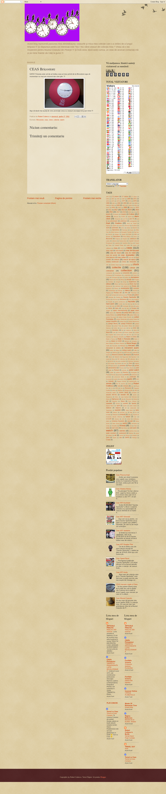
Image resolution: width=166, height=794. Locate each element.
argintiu (115, 225)
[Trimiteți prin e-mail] (75, 116)
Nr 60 (111, 361)
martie (107, 345)
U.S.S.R (108, 419)
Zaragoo (134, 435)
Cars (131, 243)
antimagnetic (133, 221)
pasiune (115, 365)
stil (125, 408)
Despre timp (129, 707)
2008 (125, 207)
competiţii (117, 273)
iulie (128, 308)
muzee (108, 354)
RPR (116, 388)
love (130, 334)
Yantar (121, 435)
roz (112, 388)
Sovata (118, 403)
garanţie (111, 297)
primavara (134, 374)
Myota (110, 357)
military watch (126, 350)
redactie (111, 381)
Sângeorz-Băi (128, 390)
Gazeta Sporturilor (129, 297)
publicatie (133, 377)
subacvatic (133, 408)
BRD (135, 234)
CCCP (122, 248)
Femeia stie (118, 292)
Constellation (118, 275)
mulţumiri (134, 352)
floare (107, 295)
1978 (129, 201)
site (107, 401)
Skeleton (114, 401)
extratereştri (112, 290)
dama (121, 277)
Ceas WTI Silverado (123, 517)
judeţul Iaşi (123, 321)
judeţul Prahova (126, 323)
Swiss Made (129, 410)
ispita (137, 306)
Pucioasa (108, 379)
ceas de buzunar (132, 250)
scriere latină (123, 392)
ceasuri (116, 259)
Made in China (131, 336)
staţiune (118, 408)
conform (134, 273)
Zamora (128, 435)
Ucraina (117, 419)
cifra (107, 264)
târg (131, 412)
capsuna (117, 243)
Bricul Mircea (127, 236)
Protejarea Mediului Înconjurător (129, 666)
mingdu (108, 352)
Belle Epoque (115, 232)
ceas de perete (111, 255)
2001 (135, 205)
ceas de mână (130, 253)
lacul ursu (123, 328)
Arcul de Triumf (131, 223)
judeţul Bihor (128, 312)
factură (135, 290)
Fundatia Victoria (128, 661)
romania (125, 386)
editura (108, 284)
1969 (129, 198)
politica (118, 372)
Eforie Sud (133, 284)
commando (109, 273)
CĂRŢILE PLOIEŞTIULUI (130, 694)
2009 (131, 207)
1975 (112, 201)
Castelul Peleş (119, 245)
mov (121, 352)
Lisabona (128, 330)
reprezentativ (133, 381)
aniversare (113, 221)
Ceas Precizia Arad (123, 475)
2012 (116, 210)
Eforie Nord (124, 284)
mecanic (131, 345)
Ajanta (130, 216)
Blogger (103, 777)
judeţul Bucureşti (111, 317)
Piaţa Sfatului (130, 368)
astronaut (127, 225)
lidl (122, 330)
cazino (135, 245)
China (124, 262)
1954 (107, 198)
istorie (110, 308)
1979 (135, 201)
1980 (107, 203)
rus (121, 388)
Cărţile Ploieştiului (111, 660)
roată (129, 383)
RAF (137, 379)
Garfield (118, 297)
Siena (107, 399)
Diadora (111, 279)
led (129, 328)
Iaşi (131, 304)
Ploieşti (116, 370)
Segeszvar (109, 397)
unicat (128, 419)
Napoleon (134, 357)
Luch (135, 334)
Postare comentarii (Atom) (46, 203)
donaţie (129, 279)
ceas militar (122, 257)
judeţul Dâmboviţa (121, 319)
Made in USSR (116, 341)
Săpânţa (120, 390)
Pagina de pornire (63, 198)
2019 (129, 212)
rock (119, 386)
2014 (129, 210)
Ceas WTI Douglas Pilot (124, 544)
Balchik (135, 227)
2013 (123, 210)
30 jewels (115, 214)
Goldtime (136, 299)
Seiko (116, 397)
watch (62, 120)
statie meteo (133, 405)
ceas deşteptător (128, 255)
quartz (129, 379)
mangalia (134, 341)
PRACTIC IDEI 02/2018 (111, 630)
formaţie (114, 295)
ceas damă (119, 250)
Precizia (113, 374)
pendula (122, 365)
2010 (137, 207)
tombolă (122, 414)
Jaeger (108, 310)
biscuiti (110, 234)
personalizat (112, 368)
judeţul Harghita (111, 321)
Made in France (110, 339)
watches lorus (133, 431)
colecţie (132, 268)
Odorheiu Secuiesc (133, 361)
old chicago (111, 363)
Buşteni (125, 238)
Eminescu (109, 288)
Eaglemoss (132, 281)
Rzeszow (128, 388)
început (134, 308)
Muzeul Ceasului (117, 354)
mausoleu (115, 345)
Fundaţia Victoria (128, 678)
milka (135, 350)
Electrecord (109, 286)
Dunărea (110, 281)
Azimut (128, 227)
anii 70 (131, 219)
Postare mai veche (92, 198)
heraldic (120, 304)
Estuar (116, 288)
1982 (119, 203)
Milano (118, 350)
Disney (122, 279)
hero (126, 304)
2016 (111, 212)
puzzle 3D (122, 379)
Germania (123, 299)
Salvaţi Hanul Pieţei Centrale (130, 737)
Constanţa (109, 275)
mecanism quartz (131, 348)
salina (113, 390)
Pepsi (130, 365)
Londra (137, 332)
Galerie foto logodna (129, 681)
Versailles (114, 425)
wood (137, 433)
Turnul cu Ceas (112, 711)
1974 (107, 201)
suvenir (118, 410)
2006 (119, 207)
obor (116, 361)
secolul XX (125, 395)
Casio (110, 245)
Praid (107, 374)
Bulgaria (117, 238)
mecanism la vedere (113, 348)
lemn (134, 328)
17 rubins (134, 196)
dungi (124, 281)
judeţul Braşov (122, 315)
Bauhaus (124, 230)
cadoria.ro (133, 238)
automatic (115, 227)
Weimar (131, 433)
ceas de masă (115, 253)
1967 (123, 198)
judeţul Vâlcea (128, 326)
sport (118, 405)
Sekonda (134, 397)
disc (117, 279)
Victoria (122, 426)
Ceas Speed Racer (122, 558)
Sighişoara (115, 399)
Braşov (124, 234)
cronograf (114, 277)
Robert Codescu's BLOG (129, 732)
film (126, 292)
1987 (130, 203)
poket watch (134, 370)
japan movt (135, 310)
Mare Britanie (110, 343)
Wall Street (124, 428)
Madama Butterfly (119, 336)
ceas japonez (110, 257)
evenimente (125, 288)
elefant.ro (126, 286)
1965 (118, 198)
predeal (120, 374)
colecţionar (110, 271)
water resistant (111, 433)
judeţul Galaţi (133, 319)
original (137, 363)
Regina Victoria (121, 381)
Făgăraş (108, 292)
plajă (110, 370)
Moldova (115, 352)
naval (107, 359)
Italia (116, 308)
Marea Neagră (132, 343)
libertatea (115, 330)
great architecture (120, 301)
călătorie (108, 248)
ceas (46, 120)
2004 (113, 207)
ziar (120, 437)
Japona (111, 312)
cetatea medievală (112, 262)
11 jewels (115, 196)
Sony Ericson (132, 401)
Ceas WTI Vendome (123, 530)
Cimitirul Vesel (115, 264)
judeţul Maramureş (133, 321)
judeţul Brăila (133, 315)
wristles (110, 435)
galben (136, 295)
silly (123, 399)
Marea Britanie (120, 343)
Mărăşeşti (123, 345)
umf (123, 419)
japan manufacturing (120, 310)
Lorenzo (118, 334)
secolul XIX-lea (111, 394)
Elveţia (134, 286)
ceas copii (109, 250)
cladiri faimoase (125, 264)
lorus (125, 334)
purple (115, 379)
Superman (109, 410)
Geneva (108, 299)
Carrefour (125, 243)
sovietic (125, 403)
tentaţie (108, 414)
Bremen (108, 236)
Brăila (129, 234)
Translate (123, 186)
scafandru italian (111, 392)
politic (111, 372)
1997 (123, 205)
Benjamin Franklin (127, 232)
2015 (137, 210)
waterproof (122, 433)
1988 (135, 203)
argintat (108, 225)
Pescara (121, 368)
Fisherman (134, 292)
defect (127, 277)
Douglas (136, 279)
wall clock (115, 428)
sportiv (125, 405)
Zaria (107, 437)
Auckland (134, 225)
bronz (135, 236)
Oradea (119, 363)
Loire (114, 332)
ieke (136, 304)
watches (122, 431)
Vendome (134, 423)
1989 (107, 205)
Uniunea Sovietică (118, 421)
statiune (108, 408)
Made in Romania (124, 339)
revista (108, 383)
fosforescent (121, 295)
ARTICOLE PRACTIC (111, 627)
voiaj (107, 428)
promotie (108, 377)
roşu (132, 386)
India (113, 306)
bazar (131, 230)
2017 (118, 212)
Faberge (120, 290)
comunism (126, 273)
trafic (129, 414)
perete (137, 365)
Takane (115, 412)
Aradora (118, 223)
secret (134, 394)
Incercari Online (131, 691)
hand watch (110, 304)
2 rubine (129, 205)
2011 (110, 210)
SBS (136, 390)
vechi (124, 423)
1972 (135, 198)
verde (107, 425)
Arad (108, 223)
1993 (118, 205)
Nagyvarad (125, 357)
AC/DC (123, 216)
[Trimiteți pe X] (80, 116)
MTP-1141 (127, 352)
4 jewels (123, 214)
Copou (135, 275)
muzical (136, 354)
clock (51, 120)
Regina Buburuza (128, 717)
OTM (109, 365)
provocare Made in (120, 377)
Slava (123, 401)
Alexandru (118, 219)
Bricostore (40, 120)
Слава (108, 439)
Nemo (113, 359)
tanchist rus (123, 412)
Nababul (117, 357)
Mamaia (127, 341)
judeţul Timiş (117, 326)
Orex (130, 363)
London (120, 332)
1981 (113, 203)
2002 (107, 207)
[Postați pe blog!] (78, 116)
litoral (108, 332)
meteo (111, 350)
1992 (112, 205)
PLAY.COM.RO (112, 703)
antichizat (123, 221)
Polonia (125, 372)
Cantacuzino (122, 241)
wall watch (133, 428)
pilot (137, 368)
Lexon (108, 330)
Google (110, 301)
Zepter (114, 437)
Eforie (116, 284)
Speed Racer (110, 405)
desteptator (135, 277)
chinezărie (132, 262)
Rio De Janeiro (120, 383)
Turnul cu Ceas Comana (112, 714)
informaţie (125, 306)
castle (128, 245)
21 (134, 212)
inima (132, 306)
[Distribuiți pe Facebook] (82, 116)
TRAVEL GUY (130, 747)
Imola (107, 306)
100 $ (108, 196)
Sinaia (135, 399)
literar (135, 330)
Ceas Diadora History (123, 489)
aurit (107, 227)
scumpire (134, 392)
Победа (134, 437)
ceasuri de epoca (129, 259)
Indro (118, 306)
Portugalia (134, 372)
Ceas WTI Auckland (123, 503)
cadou (108, 241)
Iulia (123, 308)
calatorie (114, 241)
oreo (125, 363)
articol (120, 225)
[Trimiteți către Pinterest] (85, 116)
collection (126, 270)
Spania (133, 403)
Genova (115, 299)
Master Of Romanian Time (131, 704)
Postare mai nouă (35, 198)
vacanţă (130, 421)
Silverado (128, 399)
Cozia (107, 277)
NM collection (131, 359)
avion (122, 227)
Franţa (129, 295)
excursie (136, 288)
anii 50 (125, 219)
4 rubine (131, 214)
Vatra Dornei (116, 423)
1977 (123, 201)
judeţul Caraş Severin (125, 317)
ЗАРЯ (127, 437)
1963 (112, 198)
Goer (130, 299)
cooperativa (127, 275)
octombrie (123, 361)
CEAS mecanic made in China (126, 584)
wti (115, 435)
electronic (118, 286)
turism (128, 417)
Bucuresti (109, 238)
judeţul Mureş (113, 323)
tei (136, 412)
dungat (118, 281)
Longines (110, 334)
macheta (108, 336)
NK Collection (121, 359)
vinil (131, 425)
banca (108, 230)
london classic (128, 332)
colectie (56, 120)
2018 (124, 212)
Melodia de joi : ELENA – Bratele (130, 721)
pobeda (124, 370)
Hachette (131, 301)
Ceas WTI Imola (121, 572)
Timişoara (115, 414)
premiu (126, 374)
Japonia (118, 312)
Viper (135, 425)
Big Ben (136, 232)
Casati (137, 243)
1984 (125, 203)
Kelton (115, 328)
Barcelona (115, 230)
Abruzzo (116, 216)
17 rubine (125, 196)
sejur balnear (125, 397)
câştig (115, 248)
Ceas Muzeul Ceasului (124, 598)
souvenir (109, 403)
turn (135, 416)
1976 (118, 201)
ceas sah (131, 257)
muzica (128, 354)
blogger (117, 234)
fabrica (127, 290)
